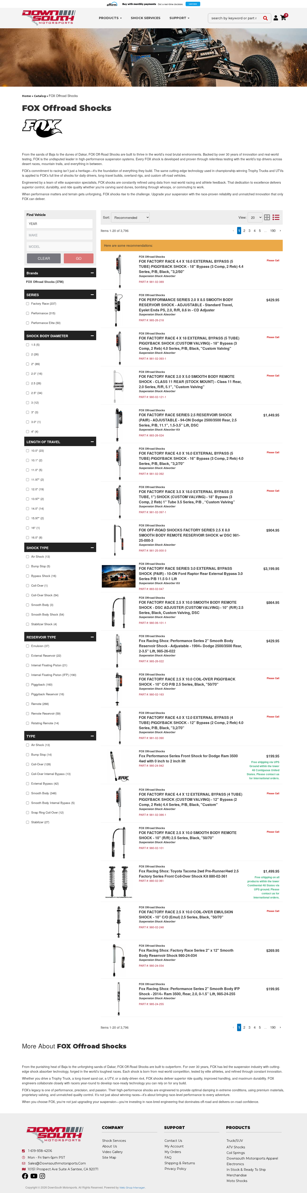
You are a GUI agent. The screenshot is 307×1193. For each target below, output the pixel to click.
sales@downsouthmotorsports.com (57, 1163)
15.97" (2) (37, 518)
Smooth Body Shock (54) (47, 614)
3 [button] (249, 230)
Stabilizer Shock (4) (44, 624)
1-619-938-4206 (40, 1151)
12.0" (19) (37, 489)
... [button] (265, 230)
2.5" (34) (36, 393)
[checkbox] (27, 303)
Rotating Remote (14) (45, 723)
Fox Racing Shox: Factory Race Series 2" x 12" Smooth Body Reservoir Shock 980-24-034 (186, 953)
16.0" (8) (36, 537)
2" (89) (35, 364)
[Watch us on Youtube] (34, 1177)
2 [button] (244, 230)
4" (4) (34, 431)
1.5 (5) (35, 344)
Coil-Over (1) (39, 585)
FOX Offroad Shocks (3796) (45, 282)
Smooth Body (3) (42, 605)
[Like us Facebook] (25, 1177)
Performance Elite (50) (45, 323)
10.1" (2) (36, 460)
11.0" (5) (36, 470)
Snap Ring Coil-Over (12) (47, 812)
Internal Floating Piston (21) (49, 665)
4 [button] (255, 230)
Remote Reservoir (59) (45, 713)
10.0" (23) (37, 450)
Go (78, 258)
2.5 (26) (36, 383)
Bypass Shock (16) (43, 576)
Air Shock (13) (40, 556)
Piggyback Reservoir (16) (47, 694)
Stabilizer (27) (40, 822)
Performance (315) (43, 313)
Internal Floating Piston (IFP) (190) (53, 675)
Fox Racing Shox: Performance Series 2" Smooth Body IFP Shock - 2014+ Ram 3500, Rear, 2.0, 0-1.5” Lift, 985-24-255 (189, 991)
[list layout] (275, 217)
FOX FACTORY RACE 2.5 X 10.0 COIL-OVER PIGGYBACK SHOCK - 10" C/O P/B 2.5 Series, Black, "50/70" (187, 681)
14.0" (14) (37, 508)
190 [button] (273, 230)
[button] (60, 272)
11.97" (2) (37, 479)
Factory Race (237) (43, 303)
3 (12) (35, 402)
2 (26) (35, 354)
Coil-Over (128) (41, 764)
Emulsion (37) (40, 646)
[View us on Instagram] (42, 1177)
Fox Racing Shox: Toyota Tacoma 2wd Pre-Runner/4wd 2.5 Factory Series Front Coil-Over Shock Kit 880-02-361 (189, 873)
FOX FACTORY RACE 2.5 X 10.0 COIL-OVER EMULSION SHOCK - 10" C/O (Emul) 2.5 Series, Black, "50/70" (186, 914)
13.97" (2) (37, 499)
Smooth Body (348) (43, 793)
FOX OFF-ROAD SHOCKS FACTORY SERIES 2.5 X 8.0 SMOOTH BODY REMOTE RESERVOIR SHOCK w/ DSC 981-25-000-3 (189, 535)
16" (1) (35, 528)
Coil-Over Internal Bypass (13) (51, 774)
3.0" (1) (36, 422)
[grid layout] (267, 217)
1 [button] (239, 230)
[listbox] (60, 223)
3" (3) (34, 412)
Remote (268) (40, 704)
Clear (44, 258)
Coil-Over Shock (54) (44, 595)
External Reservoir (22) (46, 655)
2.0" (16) (36, 373)
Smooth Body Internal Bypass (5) (53, 803)
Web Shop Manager (132, 1187)
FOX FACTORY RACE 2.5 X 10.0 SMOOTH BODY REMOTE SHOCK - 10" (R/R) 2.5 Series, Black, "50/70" (188, 835)
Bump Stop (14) (41, 754)
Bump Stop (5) (40, 566)
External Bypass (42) (45, 783)
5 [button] (260, 230)
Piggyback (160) (41, 684)
